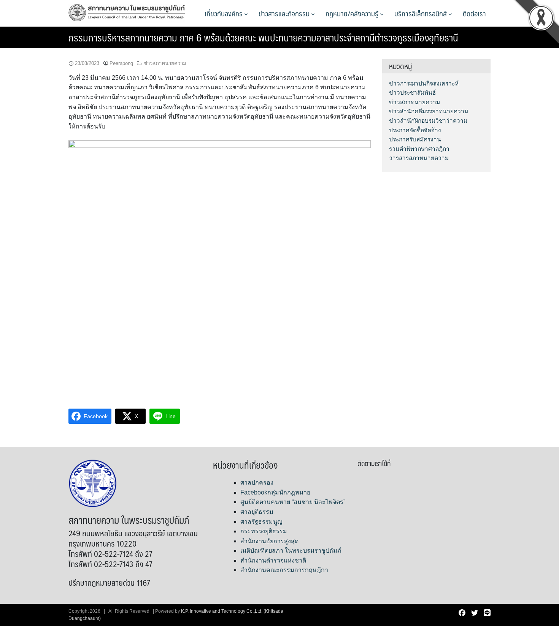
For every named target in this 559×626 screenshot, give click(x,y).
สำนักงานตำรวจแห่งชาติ (273, 560)
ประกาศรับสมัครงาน (415, 139)
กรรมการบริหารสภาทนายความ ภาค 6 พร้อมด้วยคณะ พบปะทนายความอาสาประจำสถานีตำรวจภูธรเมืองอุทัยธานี (263, 37)
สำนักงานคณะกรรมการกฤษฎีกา (284, 570)
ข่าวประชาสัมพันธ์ (412, 92)
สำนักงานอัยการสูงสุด (269, 541)
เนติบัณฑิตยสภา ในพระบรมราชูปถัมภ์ (290, 550)
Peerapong (121, 63)
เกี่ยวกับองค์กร (224, 13)
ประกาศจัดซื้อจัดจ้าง (415, 130)
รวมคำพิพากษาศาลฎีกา (419, 149)
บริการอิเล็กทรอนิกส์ (421, 13)
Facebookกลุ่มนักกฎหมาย (275, 492)
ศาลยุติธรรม (256, 512)
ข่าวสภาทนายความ (165, 63)
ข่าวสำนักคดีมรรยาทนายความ (428, 111)
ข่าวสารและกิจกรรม (285, 13)
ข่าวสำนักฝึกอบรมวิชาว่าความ (428, 120)
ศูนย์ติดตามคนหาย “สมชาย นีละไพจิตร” (292, 502)
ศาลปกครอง (256, 482)
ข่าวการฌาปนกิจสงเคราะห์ (424, 83)
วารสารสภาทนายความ (419, 158)
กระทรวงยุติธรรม (263, 531)
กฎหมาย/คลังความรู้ (353, 13)
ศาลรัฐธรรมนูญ (261, 521)
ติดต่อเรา (474, 13)
